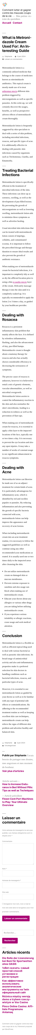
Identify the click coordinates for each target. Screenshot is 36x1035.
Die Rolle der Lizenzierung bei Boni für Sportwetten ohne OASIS (18, 961)
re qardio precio (20, 282)
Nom (4, 869)
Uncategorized (10, 745)
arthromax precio (9, 91)
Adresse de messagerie (11, 880)
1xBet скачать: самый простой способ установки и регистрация (15, 972)
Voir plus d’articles (13, 771)
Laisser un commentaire (13, 59)
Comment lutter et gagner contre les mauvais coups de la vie (16, 12)
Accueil (6, 22)
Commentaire (7, 841)
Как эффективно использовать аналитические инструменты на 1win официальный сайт (15, 986)
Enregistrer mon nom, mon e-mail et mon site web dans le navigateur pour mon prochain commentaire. (18, 908)
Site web (5, 892)
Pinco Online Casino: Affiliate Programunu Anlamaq (18, 1009)
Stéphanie (8, 56)
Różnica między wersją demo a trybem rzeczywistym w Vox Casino (16, 999)
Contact (17, 22)
